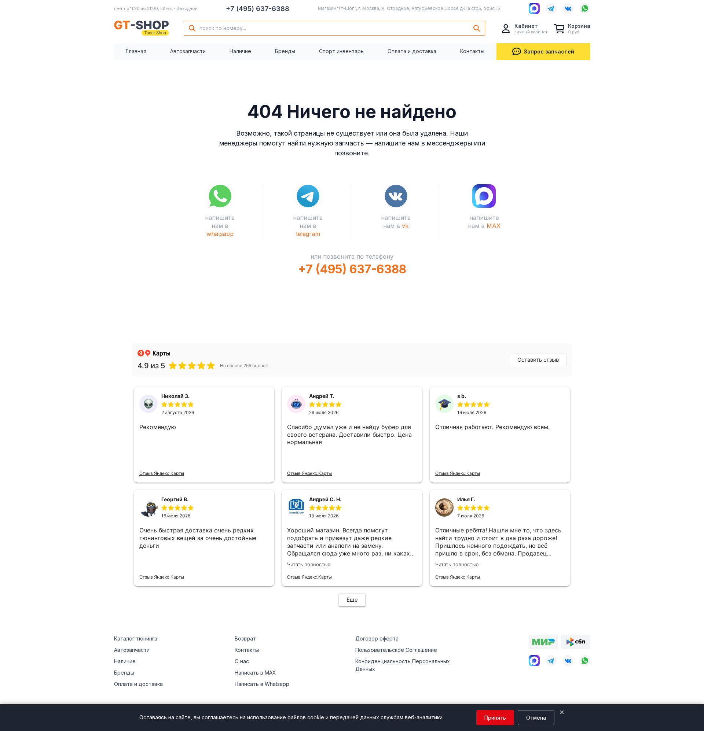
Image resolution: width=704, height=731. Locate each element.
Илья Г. (466, 499)
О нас (242, 661)
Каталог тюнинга (135, 638)
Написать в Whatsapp (262, 684)
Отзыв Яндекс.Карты (161, 473)
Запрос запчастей (549, 51)
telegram (308, 233)
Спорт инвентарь (341, 51)
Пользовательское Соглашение (396, 650)
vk (405, 225)
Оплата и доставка (412, 51)
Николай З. (175, 396)
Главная (136, 51)
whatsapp (220, 233)
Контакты (472, 51)
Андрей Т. (321, 396)
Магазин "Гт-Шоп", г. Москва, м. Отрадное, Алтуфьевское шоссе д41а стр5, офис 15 (409, 8)
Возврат (245, 638)
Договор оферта (377, 638)
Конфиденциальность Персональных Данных (402, 665)
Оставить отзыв (538, 359)
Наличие (240, 51)
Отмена (536, 718)
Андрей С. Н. (325, 499)
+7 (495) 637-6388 (257, 8)
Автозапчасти (188, 51)
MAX (493, 225)
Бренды (285, 51)
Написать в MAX (255, 672)
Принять (495, 718)
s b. (461, 396)
